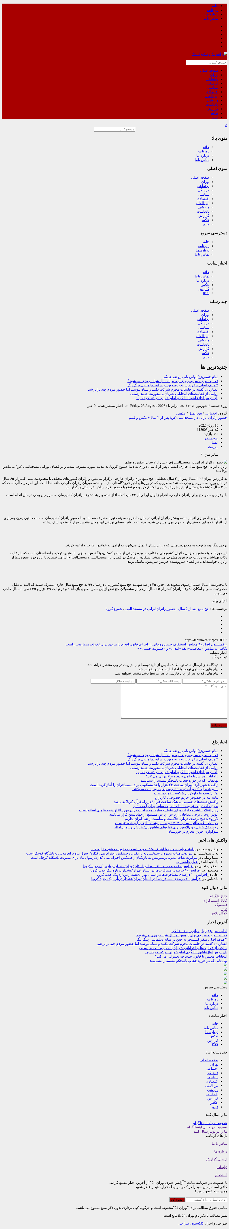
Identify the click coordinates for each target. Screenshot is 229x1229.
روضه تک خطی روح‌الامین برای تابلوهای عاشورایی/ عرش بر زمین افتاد (166, 827)
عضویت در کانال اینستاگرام (207, 1127)
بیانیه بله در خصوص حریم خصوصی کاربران (186, 797)
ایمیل (214, 442)
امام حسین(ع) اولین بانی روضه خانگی (190, 377)
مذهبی (181, 413)
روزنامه (212, 10)
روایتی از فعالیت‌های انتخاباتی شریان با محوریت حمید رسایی (174, 394)
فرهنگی (212, 83)
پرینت (213, 446)
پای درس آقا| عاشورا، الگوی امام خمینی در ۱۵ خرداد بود (177, 398)
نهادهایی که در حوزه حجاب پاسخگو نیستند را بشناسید (179, 780)
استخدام (221, 1175)
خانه (215, 6)
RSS (206, 293)
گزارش (212, 109)
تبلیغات (222, 1167)
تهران (214, 75)
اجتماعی (212, 79)
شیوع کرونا (114, 609)
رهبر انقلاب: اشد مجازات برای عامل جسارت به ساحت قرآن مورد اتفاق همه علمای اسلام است (148, 810)
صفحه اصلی (209, 70)
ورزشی (212, 100)
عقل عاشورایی (187, 862)
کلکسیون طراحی (191, 1223)
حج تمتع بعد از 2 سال (193, 609)
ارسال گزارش (216, 1159)
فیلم (215, 117)
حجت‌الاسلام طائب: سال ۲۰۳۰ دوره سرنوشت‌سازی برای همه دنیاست (166, 823)
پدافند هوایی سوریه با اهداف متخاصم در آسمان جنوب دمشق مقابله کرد (143, 849)
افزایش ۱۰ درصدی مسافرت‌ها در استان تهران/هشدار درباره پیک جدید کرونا (138, 866)
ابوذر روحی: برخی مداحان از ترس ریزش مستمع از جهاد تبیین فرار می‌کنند (163, 814)
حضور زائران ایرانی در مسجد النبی (150, 609)
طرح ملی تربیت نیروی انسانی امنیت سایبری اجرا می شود (175, 806)
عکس (214, 113)
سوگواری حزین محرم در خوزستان (193, 831)
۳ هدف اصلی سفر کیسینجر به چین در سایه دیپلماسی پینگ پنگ (172, 385)
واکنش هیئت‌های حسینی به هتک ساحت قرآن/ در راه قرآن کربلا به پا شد (166, 802)
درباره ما (211, 14)
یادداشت (212, 104)
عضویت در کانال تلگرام (210, 1123)
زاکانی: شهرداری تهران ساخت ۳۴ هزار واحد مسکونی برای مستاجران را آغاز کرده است (154, 785)
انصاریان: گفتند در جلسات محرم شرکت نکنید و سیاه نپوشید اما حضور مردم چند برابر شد (153, 389)
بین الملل (211, 96)
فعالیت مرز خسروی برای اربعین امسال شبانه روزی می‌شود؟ (172, 381)
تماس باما (211, 18)
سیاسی (212, 87)
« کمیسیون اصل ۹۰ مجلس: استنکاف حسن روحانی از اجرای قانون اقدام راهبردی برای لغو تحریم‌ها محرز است (146, 644)
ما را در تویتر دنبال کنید (210, 1131)
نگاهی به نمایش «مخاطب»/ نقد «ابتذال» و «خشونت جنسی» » (182, 648)
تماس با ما (219, 1143)
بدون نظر (211, 438)
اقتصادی (212, 92)
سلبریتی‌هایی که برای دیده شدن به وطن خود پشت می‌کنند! (175, 789)
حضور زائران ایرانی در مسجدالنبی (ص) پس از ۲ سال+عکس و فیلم (178, 417)
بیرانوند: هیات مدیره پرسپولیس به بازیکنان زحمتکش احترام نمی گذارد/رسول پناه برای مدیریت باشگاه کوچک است (109, 853)
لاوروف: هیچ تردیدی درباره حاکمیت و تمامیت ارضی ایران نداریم (171, 819)
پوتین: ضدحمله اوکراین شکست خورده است (186, 793)
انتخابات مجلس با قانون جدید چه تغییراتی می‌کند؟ (182, 776)
